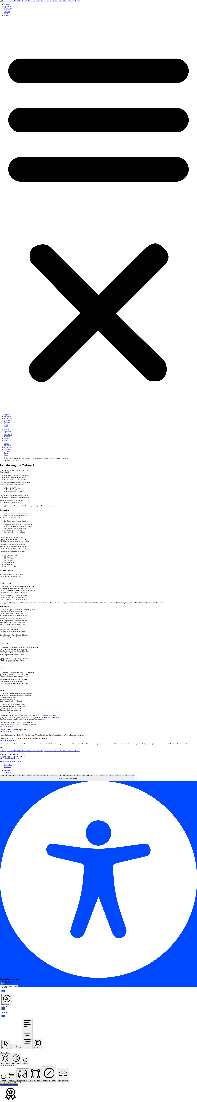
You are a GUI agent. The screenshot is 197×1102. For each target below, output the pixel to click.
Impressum (7, 767)
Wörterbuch (8, 8)
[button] (98, 215)
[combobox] (67, 777)
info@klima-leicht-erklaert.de (9, 758)
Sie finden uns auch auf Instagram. (11, 761)
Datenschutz (8, 765)
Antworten (7, 6)
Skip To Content (5, 1082)
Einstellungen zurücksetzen (9, 1084)
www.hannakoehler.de (7, 726)
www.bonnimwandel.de (8, 740)
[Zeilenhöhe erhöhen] (3, 1008)
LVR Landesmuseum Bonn (47, 715)
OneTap (12, 982)
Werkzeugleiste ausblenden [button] (9, 986)
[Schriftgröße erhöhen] (3, 983)
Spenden (7, 12)
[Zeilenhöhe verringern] (3, 1016)
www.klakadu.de (5, 731)
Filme (6, 15)
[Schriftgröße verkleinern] (3, 991)
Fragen (6, 4)
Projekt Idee (8, 10)
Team (6, 13)
